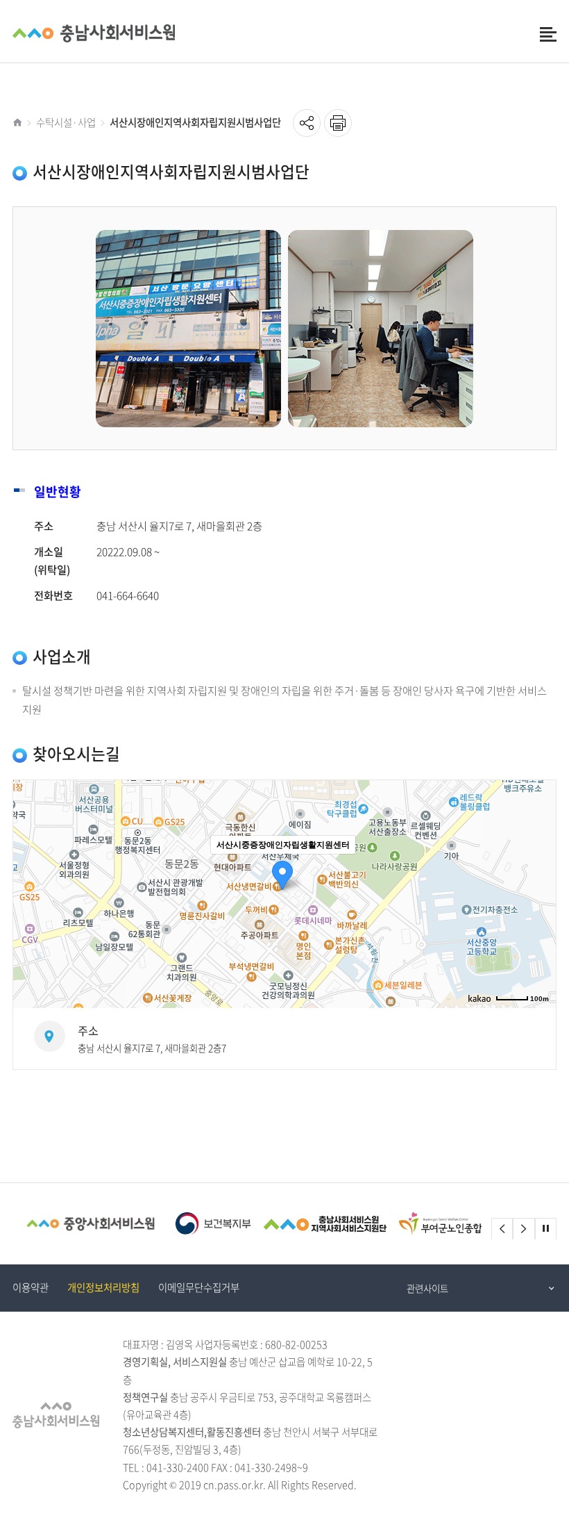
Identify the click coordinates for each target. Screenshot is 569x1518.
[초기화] (538, 918)
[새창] (90, 1223)
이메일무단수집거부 (198, 1287)
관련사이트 (427, 1288)
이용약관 (30, 1287)
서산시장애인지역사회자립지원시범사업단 (195, 122)
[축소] (538, 892)
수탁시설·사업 (66, 122)
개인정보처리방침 (103, 1287)
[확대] (538, 869)
